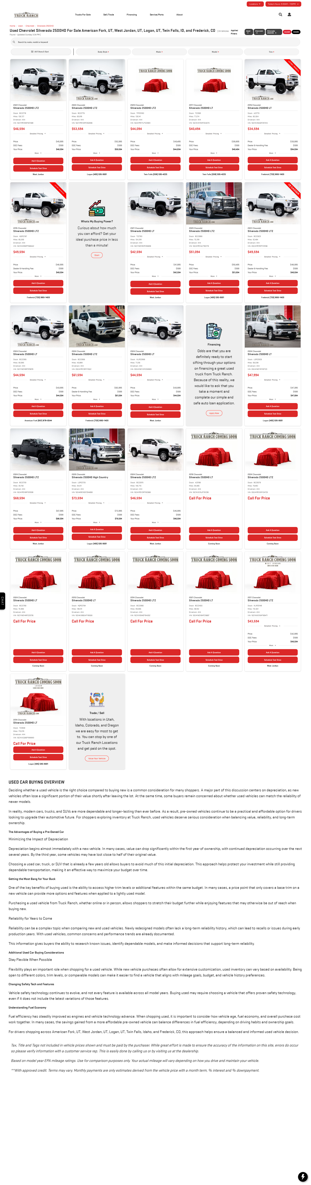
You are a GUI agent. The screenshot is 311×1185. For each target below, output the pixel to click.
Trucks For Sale (83, 14)
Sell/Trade (108, 14)
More (37, 153)
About (179, 14)
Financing (132, 14)
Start (96, 255)
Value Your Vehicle (96, 758)
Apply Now (214, 413)
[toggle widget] (303, 1177)
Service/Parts (157, 14)
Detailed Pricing (36, 134)
